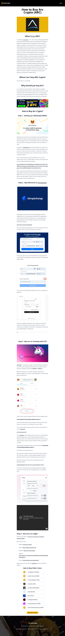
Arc (33, 36)
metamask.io (26, 147)
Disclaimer (34, 563)
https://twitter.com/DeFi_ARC (29, 547)
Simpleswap (42, 183)
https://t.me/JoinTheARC (29, 550)
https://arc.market (27, 544)
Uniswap (22, 435)
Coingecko (25, 39)
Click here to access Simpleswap (24, 224)
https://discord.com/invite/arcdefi (31, 560)
